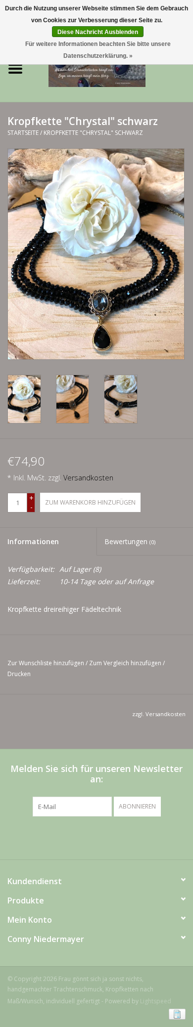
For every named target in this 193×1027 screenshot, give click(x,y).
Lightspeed (155, 1001)
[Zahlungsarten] (175, 1013)
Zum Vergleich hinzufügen (126, 663)
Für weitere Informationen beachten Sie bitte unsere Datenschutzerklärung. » (98, 50)
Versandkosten (88, 477)
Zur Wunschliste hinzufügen (45, 663)
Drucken (19, 674)
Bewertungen (129, 541)
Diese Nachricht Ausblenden (97, 32)
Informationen (33, 541)
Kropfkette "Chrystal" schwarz (93, 132)
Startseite (23, 132)
